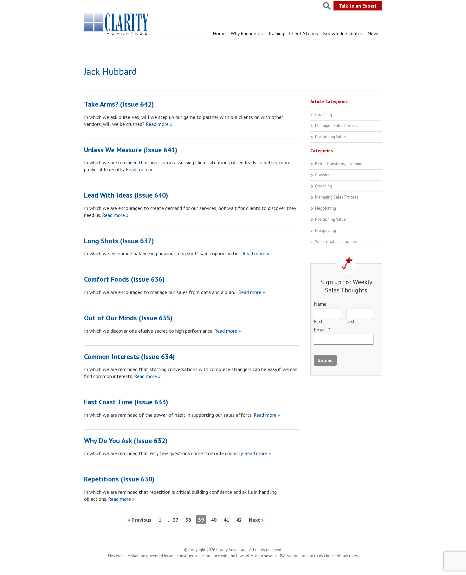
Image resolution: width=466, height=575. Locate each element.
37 (175, 520)
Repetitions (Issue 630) (119, 478)
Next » (256, 520)
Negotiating (325, 208)
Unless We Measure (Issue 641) (130, 149)
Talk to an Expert (358, 6)
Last (350, 321)
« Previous (140, 520)
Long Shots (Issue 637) (119, 240)
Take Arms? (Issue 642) (119, 104)
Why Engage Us (247, 33)
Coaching (323, 114)
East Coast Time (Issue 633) (126, 401)
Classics (322, 175)
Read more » (158, 124)
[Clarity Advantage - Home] (117, 34)
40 (214, 520)
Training (276, 33)
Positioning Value (330, 137)
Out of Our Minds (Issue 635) (128, 317)
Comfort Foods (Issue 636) (124, 279)
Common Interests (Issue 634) (129, 356)
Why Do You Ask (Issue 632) (125, 440)
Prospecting (325, 230)
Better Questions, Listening (338, 164)
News (373, 33)
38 (188, 520)
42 (239, 520)
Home (219, 33)
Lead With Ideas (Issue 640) (126, 195)
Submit (325, 360)
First (318, 321)
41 (226, 520)
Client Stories (303, 33)
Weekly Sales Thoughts (336, 241)
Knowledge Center (342, 33)
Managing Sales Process (336, 125)
